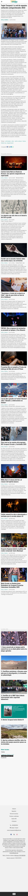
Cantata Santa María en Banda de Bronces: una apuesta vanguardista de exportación (13, 174)
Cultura (24, 141)
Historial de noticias (14, 813)
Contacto (14, 808)
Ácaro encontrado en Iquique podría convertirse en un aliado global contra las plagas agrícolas (14, 649)
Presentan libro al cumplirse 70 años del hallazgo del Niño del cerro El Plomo (13, 368)
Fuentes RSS (14, 818)
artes (12, 141)
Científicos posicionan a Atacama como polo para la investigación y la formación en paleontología (14, 673)
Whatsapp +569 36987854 (20, 855)
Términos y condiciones (14, 816)
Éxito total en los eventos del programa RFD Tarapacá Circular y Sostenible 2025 (13, 443)
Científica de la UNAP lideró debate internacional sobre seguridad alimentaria (12, 697)
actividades (8, 141)
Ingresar (14, 821)
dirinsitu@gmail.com (14, 853)
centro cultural (18, 141)
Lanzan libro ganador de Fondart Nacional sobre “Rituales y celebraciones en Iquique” (14, 401)
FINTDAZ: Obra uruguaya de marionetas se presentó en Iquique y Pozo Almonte (13, 329)
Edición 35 (3, 143)
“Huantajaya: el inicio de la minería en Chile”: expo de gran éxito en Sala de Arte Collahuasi (13, 295)
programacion (10, 143)
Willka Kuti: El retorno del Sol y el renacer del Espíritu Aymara (11, 481)
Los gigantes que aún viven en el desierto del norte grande (14, 216)
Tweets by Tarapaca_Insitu (7, 754)
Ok (14, 894)
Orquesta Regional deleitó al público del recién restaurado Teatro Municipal (13, 550)
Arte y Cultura (4, 19)
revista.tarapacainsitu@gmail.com (14, 830)
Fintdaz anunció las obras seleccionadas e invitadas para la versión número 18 (14, 515)
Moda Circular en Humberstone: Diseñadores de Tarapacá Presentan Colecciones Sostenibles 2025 (12, 585)
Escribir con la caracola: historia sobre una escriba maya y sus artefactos (13, 260)
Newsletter (14, 811)
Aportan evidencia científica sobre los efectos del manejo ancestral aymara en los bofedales (13, 742)
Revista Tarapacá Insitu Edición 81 (13, 720)
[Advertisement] (14, 612)
